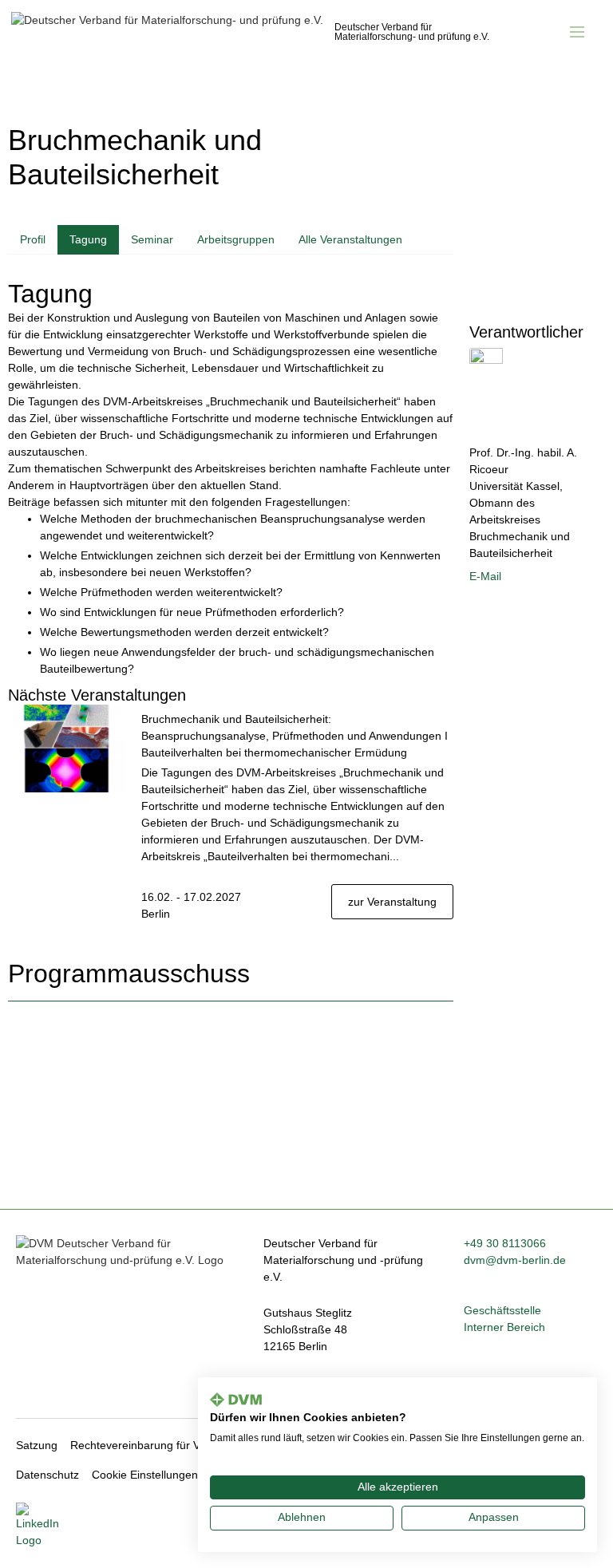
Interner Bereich (504, 1327)
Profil (32, 239)
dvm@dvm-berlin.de (515, 1260)
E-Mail (485, 576)
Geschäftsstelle (502, 1310)
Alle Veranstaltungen (350, 239)
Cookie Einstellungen (145, 1474)
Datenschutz (47, 1474)
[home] (252, 28)
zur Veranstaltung (392, 901)
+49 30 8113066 (505, 1243)
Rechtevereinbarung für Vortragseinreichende (185, 1445)
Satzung (36, 1445)
